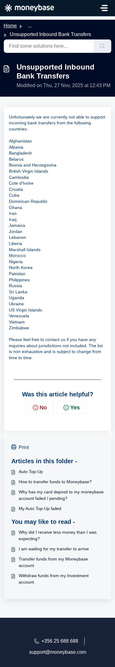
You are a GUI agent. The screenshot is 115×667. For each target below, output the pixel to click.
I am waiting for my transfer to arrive (54, 548)
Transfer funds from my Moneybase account (53, 562)
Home (10, 25)
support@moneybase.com (57, 652)
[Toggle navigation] (104, 8)
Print (24, 447)
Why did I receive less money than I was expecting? (58, 535)
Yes (75, 407)
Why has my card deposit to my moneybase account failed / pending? (61, 495)
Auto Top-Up (31, 471)
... (30, 25)
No (43, 407)
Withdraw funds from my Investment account (54, 579)
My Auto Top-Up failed (40, 508)
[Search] (102, 46)
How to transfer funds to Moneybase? (55, 481)
